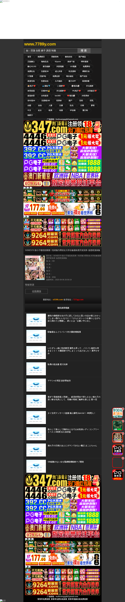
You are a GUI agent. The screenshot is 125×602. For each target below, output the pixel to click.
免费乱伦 (31, 71)
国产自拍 (83, 76)
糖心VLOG (32, 66)
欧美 (50, 110)
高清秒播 (85, 81)
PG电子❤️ (76, 91)
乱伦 (71, 105)
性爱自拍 (44, 81)
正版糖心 (31, 62)
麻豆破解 (46, 66)
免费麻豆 (41, 57)
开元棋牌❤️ (61, 91)
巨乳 (91, 100)
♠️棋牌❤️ (61, 86)
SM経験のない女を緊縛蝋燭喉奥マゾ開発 (66, 462)
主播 (61, 105)
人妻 (50, 105)
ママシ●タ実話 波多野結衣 (59, 381)
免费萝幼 (86, 66)
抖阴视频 (60, 66)
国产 (70, 100)
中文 (29, 110)
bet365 (58, 96)
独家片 (30, 115)
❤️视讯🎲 (71, 96)
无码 (81, 100)
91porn (58, 62)
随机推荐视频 (63, 308)
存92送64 (31, 100)
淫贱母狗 (54, 57)
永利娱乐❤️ (92, 91)
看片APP (72, 81)
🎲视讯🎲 (75, 86)
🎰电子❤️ (32, 86)
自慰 (29, 105)
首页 (29, 57)
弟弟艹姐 (71, 62)
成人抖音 (58, 71)
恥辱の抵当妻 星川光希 (58, 364)
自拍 (40, 105)
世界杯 (59, 100)
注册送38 (45, 71)
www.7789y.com (40, 44)
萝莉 (93, 105)
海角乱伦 (44, 62)
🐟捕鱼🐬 (46, 86)
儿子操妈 (58, 81)
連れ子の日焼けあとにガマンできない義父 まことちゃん (72, 445)
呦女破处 (69, 76)
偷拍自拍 (68, 57)
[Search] (98, 44)
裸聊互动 (86, 71)
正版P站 (43, 76)
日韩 (82, 105)
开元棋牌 (89, 86)
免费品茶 (56, 76)
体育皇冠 (31, 91)
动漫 (61, 110)
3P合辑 (73, 110)
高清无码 (31, 81)
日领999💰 (45, 91)
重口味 (85, 110)
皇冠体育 (31, 96)
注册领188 (46, 100)
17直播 (30, 76)
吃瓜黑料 (72, 71)
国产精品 (82, 57)
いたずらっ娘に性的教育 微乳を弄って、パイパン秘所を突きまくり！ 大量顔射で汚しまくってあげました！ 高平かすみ (73, 351)
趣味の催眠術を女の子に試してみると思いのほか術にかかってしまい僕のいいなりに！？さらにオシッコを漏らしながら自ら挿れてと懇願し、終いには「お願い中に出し (74, 318)
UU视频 (73, 66)
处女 (40, 110)
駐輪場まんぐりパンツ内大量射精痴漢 (64, 332)
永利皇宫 (44, 96)
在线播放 (36, 291)
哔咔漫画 (84, 62)
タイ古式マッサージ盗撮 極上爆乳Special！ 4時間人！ (72, 413)
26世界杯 (85, 96)
